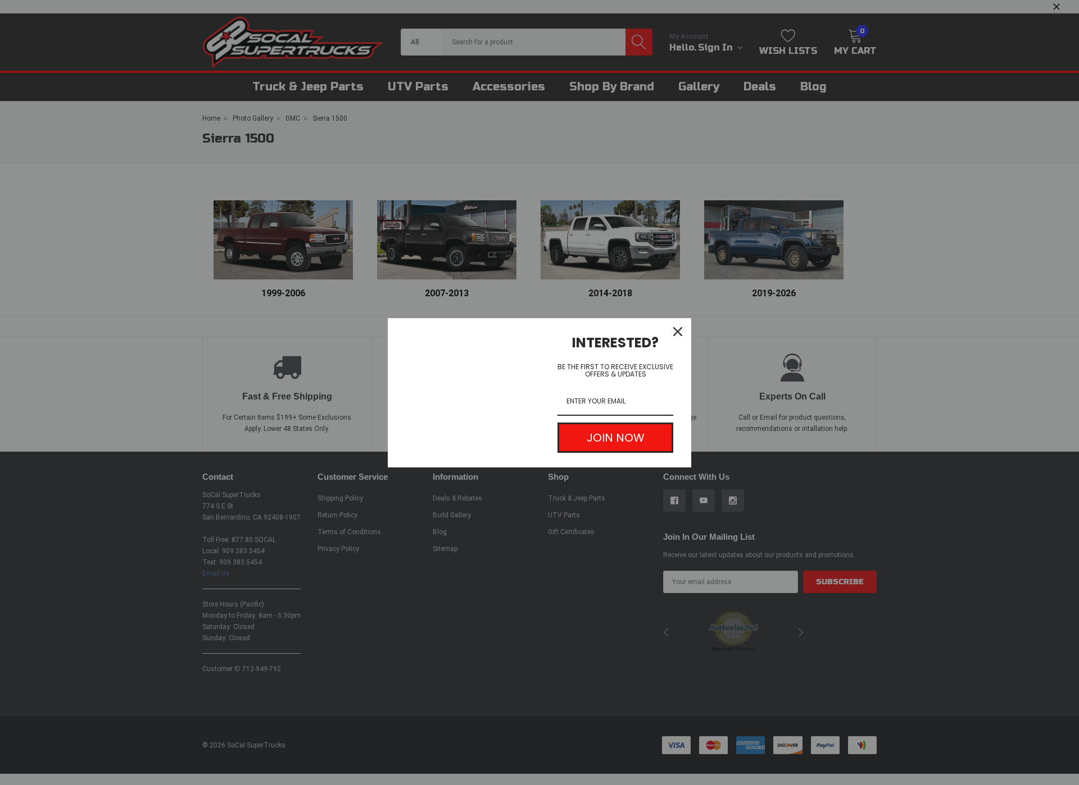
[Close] (677, 331)
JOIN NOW (616, 438)
